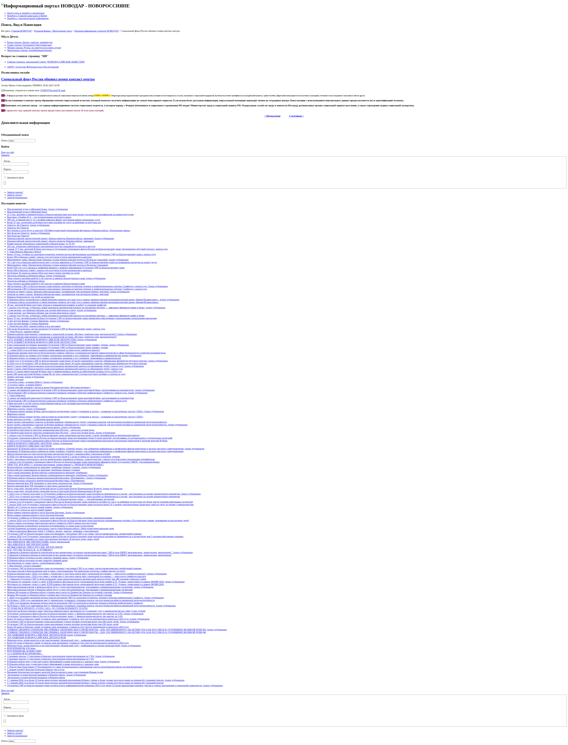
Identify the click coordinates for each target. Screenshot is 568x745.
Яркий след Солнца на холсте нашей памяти (29, 510)
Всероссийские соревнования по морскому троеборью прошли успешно (43, 470)
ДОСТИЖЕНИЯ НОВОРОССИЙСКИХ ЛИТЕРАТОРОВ (36, 637)
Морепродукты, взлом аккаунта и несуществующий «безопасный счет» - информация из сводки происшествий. (63, 640)
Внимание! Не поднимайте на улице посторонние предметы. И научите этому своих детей (53, 539)
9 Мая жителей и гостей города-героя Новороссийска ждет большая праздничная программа (54, 403)
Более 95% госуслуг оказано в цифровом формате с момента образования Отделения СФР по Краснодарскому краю (66, 267)
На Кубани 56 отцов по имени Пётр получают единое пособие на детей (43, 273)
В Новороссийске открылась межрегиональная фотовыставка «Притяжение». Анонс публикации (56, 478)
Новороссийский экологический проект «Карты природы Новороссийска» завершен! (50, 241)
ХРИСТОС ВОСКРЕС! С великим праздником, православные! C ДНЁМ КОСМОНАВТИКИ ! (55, 464)
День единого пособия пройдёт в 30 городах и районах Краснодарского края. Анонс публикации (56, 278)
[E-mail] (61, 90)
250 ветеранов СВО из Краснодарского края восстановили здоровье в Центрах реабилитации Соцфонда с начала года (67, 400)
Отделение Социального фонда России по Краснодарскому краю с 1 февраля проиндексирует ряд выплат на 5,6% (65, 616)
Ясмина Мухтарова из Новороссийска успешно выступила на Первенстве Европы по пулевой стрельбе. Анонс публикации (70, 592)
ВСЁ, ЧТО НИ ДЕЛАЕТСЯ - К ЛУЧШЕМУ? (30, 550)
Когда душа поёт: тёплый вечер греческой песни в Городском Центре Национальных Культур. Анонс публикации (64, 488)
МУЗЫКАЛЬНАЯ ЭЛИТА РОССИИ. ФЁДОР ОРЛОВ (35, 547)
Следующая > (296, 116)
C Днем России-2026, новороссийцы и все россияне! (33, 326)
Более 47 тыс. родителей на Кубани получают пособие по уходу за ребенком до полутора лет (54, 222)
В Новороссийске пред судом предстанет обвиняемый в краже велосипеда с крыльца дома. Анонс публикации (63, 661)
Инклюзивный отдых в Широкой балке (27, 212)
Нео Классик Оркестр (18, 235)
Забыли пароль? (15, 192)
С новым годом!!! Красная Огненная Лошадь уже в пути (35, 669)
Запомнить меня (15, 177)
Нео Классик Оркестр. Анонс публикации (28, 233)
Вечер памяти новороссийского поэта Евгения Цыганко (35, 515)
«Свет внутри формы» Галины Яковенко (27, 323)
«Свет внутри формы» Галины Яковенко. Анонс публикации (38, 321)
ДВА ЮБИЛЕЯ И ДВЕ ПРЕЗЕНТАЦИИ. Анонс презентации (38, 542)
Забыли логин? (14, 195)
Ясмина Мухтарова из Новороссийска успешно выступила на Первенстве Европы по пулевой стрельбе (59, 595)
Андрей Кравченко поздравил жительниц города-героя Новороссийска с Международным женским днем (60, 528)
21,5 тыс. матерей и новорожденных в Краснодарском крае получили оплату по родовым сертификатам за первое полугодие (70, 214)
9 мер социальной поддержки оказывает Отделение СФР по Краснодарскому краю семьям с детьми (57, 347)
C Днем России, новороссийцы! (23, 331)
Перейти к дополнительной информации (28, 18)
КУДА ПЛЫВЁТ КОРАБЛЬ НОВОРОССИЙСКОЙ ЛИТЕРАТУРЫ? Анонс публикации (52, 339)
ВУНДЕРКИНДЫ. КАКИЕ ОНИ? (24, 651)
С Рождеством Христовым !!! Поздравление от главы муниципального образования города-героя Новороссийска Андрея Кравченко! (74, 667)
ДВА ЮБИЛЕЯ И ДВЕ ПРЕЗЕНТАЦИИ (28, 544)
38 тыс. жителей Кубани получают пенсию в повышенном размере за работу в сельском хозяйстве (56, 305)
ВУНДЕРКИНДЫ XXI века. (21, 648)
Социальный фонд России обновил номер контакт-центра (48, 79)
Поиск (4, 140)
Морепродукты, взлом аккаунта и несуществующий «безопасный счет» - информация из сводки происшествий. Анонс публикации (74, 645)
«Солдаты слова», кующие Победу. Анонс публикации (35, 382)
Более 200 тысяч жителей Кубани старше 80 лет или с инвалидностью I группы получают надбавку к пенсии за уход (66, 374)
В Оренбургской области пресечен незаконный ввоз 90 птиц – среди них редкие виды (50, 430)
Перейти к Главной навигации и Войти (27, 15)
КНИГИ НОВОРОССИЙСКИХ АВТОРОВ (29, 446)
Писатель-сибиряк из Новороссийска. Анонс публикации (36, 275)
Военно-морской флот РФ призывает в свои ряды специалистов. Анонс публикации (50, 483)
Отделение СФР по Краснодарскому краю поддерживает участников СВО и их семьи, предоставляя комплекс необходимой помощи (74, 534)
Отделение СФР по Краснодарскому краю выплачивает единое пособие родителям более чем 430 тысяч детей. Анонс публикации (73, 621)
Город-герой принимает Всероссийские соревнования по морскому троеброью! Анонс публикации (57, 475)
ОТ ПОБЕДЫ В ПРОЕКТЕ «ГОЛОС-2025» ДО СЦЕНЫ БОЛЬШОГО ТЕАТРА (47, 608)
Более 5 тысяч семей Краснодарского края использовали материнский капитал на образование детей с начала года (65, 369)
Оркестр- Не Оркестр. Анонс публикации (28, 225)
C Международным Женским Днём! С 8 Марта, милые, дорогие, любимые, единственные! (53, 531)
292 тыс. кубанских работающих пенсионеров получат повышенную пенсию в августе (51, 246)
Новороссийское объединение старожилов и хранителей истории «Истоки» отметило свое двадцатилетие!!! (62, 337)
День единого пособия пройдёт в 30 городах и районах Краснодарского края (46, 283)
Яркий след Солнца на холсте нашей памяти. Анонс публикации (40, 507)
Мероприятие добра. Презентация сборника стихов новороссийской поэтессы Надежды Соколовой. (57, 265)
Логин (7, 161)
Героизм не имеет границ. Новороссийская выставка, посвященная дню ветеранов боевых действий (58, 294)
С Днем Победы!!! (16, 395)
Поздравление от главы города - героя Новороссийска (34, 563)
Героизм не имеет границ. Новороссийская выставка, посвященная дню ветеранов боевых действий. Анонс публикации (68, 291)
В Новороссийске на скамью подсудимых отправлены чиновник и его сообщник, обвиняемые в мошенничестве (64, 358)
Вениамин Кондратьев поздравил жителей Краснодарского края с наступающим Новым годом (55, 672)
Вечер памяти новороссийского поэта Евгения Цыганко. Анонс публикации (46, 512)
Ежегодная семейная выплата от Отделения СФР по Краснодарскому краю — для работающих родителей (60, 499)
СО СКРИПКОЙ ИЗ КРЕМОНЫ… (25, 653)
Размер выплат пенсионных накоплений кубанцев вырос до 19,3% (41, 243)
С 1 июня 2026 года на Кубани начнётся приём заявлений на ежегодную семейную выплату (53, 350)
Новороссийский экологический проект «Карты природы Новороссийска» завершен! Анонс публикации (60, 238)
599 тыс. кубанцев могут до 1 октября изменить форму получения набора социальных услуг (53, 220)
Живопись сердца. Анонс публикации (26, 408)
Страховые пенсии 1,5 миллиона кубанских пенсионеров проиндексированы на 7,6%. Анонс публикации (61, 656)
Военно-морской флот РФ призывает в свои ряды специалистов (39, 486)
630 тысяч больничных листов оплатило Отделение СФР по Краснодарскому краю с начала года (56, 329)
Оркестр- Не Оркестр (18, 228)
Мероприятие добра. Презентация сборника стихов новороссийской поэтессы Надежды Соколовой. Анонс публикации (68, 259)
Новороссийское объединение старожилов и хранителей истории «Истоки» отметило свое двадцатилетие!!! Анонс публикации (72, 334)
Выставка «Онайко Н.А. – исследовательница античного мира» (39, 217)
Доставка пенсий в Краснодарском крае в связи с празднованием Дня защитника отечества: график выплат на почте (66, 571)
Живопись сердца (16, 414)
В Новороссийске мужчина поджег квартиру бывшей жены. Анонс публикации (47, 557)
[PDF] (43, 90)
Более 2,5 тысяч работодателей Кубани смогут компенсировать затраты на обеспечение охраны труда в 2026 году (64, 371)
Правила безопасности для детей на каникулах (30, 297)
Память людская (15, 379)
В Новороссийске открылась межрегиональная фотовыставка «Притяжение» (46, 480)
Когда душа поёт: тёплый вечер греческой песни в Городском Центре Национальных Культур (54, 491)
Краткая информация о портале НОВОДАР (96, 31)
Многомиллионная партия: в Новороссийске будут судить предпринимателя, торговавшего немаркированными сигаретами (70, 589)
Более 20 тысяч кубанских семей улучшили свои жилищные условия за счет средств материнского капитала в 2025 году (68, 627)
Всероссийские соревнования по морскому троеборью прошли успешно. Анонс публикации (54, 467)
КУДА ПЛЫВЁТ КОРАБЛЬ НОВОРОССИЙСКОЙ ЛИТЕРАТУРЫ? (42, 342)
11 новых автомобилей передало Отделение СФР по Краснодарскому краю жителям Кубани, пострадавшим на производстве (70, 398)
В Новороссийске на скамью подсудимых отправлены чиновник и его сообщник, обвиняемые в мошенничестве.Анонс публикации (74, 355)
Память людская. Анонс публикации (25, 377)
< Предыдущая (272, 116)
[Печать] (52, 90)
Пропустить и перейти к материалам (25, 13)
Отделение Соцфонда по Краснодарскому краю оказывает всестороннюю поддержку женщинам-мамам (59, 518)
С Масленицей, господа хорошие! (24, 565)
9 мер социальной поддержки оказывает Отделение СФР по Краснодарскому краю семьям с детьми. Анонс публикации (68, 345)
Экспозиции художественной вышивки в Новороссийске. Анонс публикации (46, 675)
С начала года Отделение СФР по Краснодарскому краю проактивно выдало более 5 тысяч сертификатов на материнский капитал (73, 435)
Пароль (7, 169)
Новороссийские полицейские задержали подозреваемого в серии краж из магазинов (50, 526)
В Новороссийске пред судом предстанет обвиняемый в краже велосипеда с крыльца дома (53, 664)
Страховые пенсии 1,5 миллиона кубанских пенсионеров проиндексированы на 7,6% (50, 659)
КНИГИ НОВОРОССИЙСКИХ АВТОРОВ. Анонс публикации (39, 443)
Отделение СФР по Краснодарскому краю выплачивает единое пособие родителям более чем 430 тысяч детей (62, 624)
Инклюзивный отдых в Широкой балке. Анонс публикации (37, 209)
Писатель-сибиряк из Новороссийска (26, 281)
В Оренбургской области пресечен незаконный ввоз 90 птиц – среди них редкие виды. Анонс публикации (61, 432)
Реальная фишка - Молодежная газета (53, 31)
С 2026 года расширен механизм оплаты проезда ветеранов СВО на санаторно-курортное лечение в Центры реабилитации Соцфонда (75, 603)
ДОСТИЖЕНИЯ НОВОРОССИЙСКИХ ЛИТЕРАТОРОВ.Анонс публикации (46, 635)
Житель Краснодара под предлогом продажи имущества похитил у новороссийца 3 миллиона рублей (58, 454)
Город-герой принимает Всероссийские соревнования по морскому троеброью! (47, 472)
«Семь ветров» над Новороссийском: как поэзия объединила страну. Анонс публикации (51, 310)
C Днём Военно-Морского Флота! (24, 251)
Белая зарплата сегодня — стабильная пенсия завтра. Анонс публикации (44, 427)
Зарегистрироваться (17, 197)
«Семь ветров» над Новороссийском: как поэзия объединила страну (41, 313)
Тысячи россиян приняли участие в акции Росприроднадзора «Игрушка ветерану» (49, 387)
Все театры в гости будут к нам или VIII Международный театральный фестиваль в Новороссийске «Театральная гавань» (68, 230)
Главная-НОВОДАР (21, 31)
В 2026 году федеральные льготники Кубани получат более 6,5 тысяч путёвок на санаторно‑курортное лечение (63, 456)
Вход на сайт (7, 152)
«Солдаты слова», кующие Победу (24, 385)
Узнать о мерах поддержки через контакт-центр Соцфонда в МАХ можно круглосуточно (52, 523)
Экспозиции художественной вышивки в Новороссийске (36, 677)
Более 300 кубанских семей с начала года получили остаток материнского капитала (49, 257)
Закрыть (5, 155)
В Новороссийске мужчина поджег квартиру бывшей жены (37, 560)
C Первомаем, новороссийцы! (22, 406)
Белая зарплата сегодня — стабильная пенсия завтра (33, 419)
